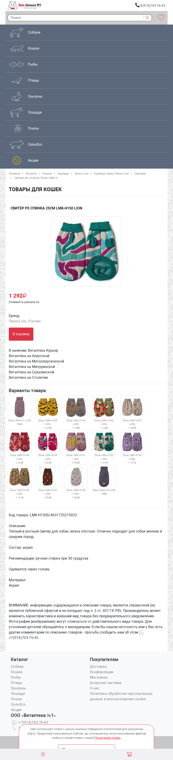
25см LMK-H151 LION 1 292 (75, 459)
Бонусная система (106, 683)
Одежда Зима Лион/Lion (111, 173)
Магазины (99, 677)
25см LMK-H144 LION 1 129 (47, 424)
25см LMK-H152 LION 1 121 (104, 459)
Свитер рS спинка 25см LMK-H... (37, 177)
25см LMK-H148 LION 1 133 (19, 459)
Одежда (63, 173)
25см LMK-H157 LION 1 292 (47, 494)
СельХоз (18, 704)
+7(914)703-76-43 (33, 722)
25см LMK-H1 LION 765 (19, 422)
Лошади (18, 693)
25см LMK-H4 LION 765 (104, 492)
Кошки (47, 173)
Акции (16, 710)
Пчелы (16, 699)
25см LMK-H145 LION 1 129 (75, 424)
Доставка (98, 666)
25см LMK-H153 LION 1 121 (132, 459)
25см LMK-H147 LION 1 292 (132, 424)
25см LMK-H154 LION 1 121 (19, 494)
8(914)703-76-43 (152, 5)
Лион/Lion (81, 173)
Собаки (17, 666)
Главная (14, 173)
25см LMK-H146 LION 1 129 (104, 424)
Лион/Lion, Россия (25, 321)
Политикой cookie (108, 737)
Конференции (101, 672)
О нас (95, 688)
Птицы (16, 683)
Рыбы (16, 677)
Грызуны (18, 688)
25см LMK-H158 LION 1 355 (75, 494)
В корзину (21, 334)
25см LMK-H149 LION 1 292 (47, 459)
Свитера (140, 173)
